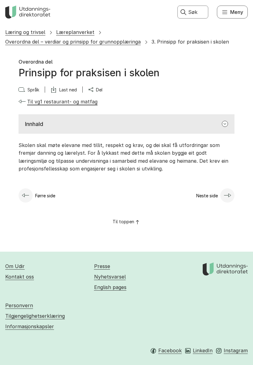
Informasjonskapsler (29, 326)
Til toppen (123, 221)
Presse (102, 266)
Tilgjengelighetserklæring (35, 316)
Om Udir (15, 266)
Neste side (207, 195)
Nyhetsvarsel (110, 277)
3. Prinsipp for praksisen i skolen (190, 42)
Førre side (45, 195)
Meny (236, 12)
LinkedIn (203, 350)
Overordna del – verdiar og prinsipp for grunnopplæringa (73, 42)
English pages (110, 287)
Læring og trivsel (25, 32)
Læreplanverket (75, 32)
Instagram (236, 350)
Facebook (170, 350)
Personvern (19, 305)
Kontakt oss (19, 277)
